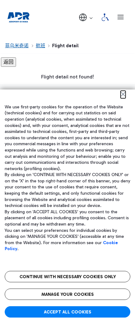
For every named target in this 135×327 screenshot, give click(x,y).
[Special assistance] (105, 17)
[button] (86, 17)
